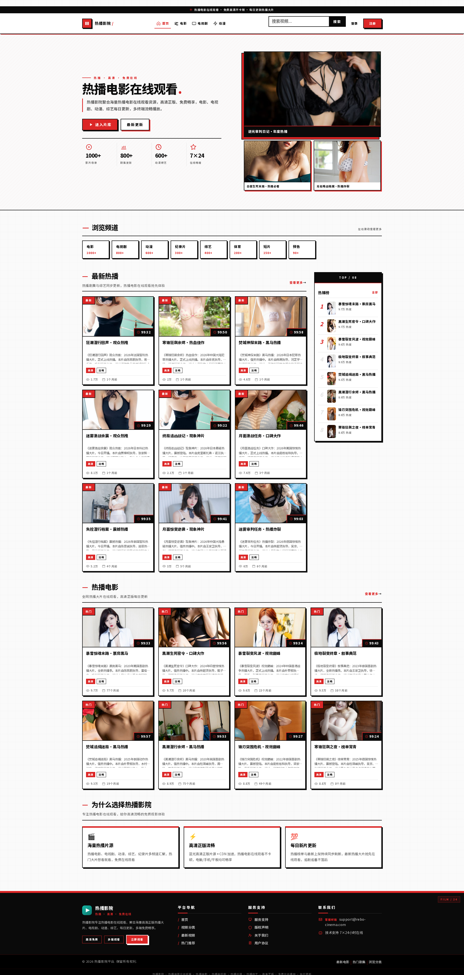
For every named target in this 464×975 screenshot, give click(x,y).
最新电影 (342, 962)
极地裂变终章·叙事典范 (335, 653)
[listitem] (95, 249)
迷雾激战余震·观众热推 (107, 435)
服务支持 (261, 919)
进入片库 (103, 124)
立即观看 (137, 939)
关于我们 (261, 935)
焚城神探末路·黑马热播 (260, 342)
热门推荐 (188, 942)
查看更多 (296, 282)
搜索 (337, 21)
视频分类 (188, 927)
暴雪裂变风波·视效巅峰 (259, 653)
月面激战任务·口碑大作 (260, 435)
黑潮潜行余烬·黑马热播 (183, 746)
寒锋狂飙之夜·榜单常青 (335, 746)
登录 (354, 23)
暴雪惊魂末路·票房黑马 (107, 653)
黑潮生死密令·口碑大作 (183, 653)
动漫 (222, 23)
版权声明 (261, 927)
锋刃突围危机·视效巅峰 (259, 746)
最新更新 (135, 124)
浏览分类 (375, 962)
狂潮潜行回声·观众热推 (107, 342)
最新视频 (188, 935)
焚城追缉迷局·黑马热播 (107, 746)
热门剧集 (359, 962)
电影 (183, 23)
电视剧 (203, 23)
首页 (165, 23)
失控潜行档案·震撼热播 (107, 529)
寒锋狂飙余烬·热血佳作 (183, 342)
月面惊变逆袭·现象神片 (183, 529)
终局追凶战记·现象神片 (183, 435)
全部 (375, 292)
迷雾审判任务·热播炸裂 (260, 529)
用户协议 (261, 942)
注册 (372, 23)
